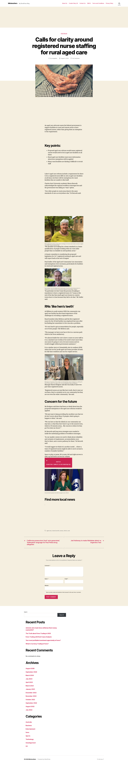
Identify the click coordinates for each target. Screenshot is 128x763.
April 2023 (29, 682)
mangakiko (54, 58)
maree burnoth (55, 530)
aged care (49, 530)
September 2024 (31, 672)
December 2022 (31, 693)
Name (46, 579)
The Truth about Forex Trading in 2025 (38, 633)
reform (65, 530)
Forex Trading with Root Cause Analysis (39, 637)
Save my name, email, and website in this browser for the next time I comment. (63, 592)
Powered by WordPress (44, 759)
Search (25, 612)
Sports (28, 736)
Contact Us (83, 3)
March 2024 (30, 675)
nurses (61, 530)
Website (46, 585)
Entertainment (30, 729)
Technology (30, 739)
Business (29, 725)
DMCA (89, 3)
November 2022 (31, 696)
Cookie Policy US (73, 3)
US (27, 746)
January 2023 (30, 689)
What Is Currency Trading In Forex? (37, 644)
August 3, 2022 (65, 58)
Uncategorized (31, 743)
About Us (64, 3)
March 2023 (30, 686)
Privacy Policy (109, 3)
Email (66, 579)
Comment (47, 565)
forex (27, 732)
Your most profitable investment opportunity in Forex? (43, 640)
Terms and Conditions (98, 3)
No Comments (75, 58)
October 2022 (30, 699)
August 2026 (30, 668)
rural (69, 530)
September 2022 (31, 703)
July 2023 (29, 679)
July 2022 (29, 710)
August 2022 (30, 706)
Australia (64, 33)
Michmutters (12, 3)
